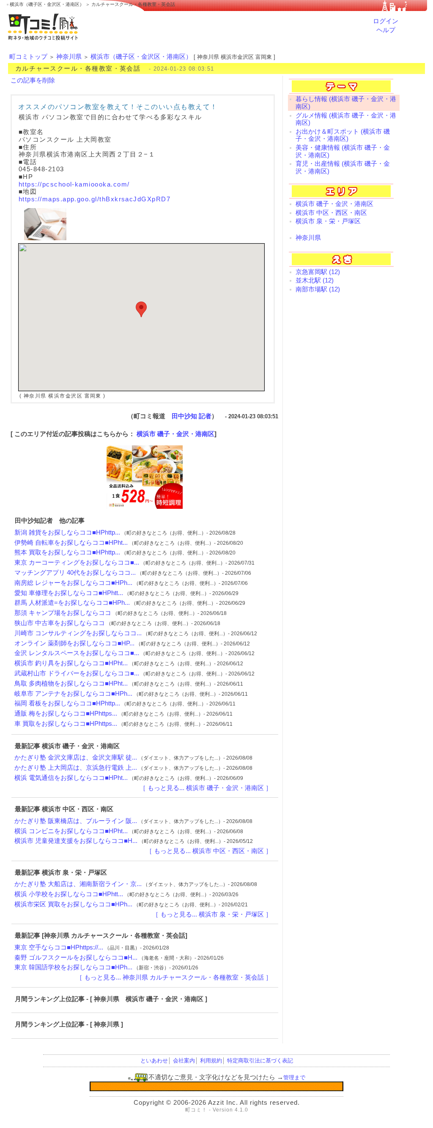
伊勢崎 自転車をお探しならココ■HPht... (71, 542)
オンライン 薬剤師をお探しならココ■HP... (74, 643)
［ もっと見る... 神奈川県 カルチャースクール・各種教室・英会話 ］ (174, 977)
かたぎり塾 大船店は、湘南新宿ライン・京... (78, 884)
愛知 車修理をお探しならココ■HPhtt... (68, 593)
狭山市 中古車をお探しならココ (59, 623)
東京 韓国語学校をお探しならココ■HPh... (73, 967)
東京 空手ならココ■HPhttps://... (58, 947)
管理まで (294, 1077)
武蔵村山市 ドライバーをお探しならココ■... (76, 673)
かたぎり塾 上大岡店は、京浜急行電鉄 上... (75, 767)
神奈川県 (69, 56)
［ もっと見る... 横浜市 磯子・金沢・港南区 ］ (206, 788)
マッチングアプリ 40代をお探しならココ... (75, 572)
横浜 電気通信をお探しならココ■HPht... (71, 777)
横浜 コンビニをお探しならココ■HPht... (71, 831)
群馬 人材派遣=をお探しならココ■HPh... (72, 602)
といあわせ (154, 1060)
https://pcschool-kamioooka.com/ (74, 184)
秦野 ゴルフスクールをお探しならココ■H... (75, 957)
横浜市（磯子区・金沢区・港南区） (141, 56)
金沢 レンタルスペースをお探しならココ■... (76, 653)
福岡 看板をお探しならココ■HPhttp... (67, 703)
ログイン (385, 21)
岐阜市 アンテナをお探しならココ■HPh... (73, 693)
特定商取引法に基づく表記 (260, 1060)
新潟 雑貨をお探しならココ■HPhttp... (67, 532)
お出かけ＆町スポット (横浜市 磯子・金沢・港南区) (343, 135)
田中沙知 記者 (191, 416)
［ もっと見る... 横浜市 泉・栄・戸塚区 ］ (212, 914)
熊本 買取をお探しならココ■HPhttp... (67, 552)
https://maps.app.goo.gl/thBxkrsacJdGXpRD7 (94, 199)
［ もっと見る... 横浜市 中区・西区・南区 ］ (209, 851)
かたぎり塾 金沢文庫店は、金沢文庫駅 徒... (75, 757)
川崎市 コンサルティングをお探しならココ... (78, 633)
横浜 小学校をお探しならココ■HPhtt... (68, 894)
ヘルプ (385, 30)
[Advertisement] (344, 361)
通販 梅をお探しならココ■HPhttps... (65, 713)
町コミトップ (28, 56)
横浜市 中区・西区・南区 (331, 212)
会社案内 (184, 1060)
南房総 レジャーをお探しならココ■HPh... (73, 582)
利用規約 (211, 1060)
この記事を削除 (33, 80)
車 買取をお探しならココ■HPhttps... (65, 723)
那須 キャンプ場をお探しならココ (62, 612)
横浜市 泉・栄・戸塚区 (328, 221)
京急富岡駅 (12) (318, 272)
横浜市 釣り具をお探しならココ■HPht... (71, 663)
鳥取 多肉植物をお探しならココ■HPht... (71, 683)
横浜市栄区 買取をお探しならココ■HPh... (73, 904)
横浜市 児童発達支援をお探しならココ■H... (75, 840)
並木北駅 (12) (315, 280)
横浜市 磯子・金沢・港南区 (175, 434)
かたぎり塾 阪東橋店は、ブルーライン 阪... (75, 821)
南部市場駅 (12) (318, 289)
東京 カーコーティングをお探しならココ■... (76, 562)
